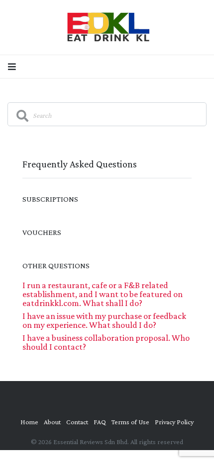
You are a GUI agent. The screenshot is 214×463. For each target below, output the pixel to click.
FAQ (100, 422)
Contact (77, 422)
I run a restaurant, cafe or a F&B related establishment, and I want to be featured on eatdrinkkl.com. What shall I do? (102, 294)
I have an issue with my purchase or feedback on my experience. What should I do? (104, 320)
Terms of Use (130, 422)
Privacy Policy (174, 422)
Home (29, 422)
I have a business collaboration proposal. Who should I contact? (106, 342)
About (52, 422)
